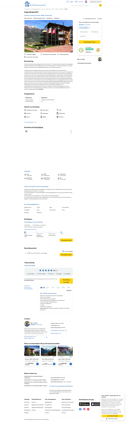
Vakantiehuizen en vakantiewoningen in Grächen (35, 385)
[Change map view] (26, 131)
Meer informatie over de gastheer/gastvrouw (30, 337)
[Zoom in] (71, 131)
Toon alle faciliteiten (29, 122)
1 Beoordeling (39, 324)
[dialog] (112, 407)
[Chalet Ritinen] (65, 351)
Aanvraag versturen (66, 240)
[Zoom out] (71, 133)
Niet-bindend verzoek (89, 42)
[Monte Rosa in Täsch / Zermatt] (48, 351)
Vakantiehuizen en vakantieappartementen (32, 9)
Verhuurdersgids (66, 404)
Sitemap (26, 412)
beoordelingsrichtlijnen (29, 280)
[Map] (48, 148)
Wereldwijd (27, 410)
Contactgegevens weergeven (84, 63)
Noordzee (26, 402)
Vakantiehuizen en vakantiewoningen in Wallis (35, 379)
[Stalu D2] (32, 351)
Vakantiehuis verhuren (95, 1)
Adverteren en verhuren (68, 402)
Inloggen (71, 1)
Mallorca (26, 407)
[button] (112, 418)
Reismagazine (48, 407)
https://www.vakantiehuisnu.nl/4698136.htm (62, 386)
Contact (47, 412)
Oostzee (26, 404)
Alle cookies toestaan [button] (112, 415)
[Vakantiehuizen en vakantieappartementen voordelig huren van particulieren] (35, 5)
